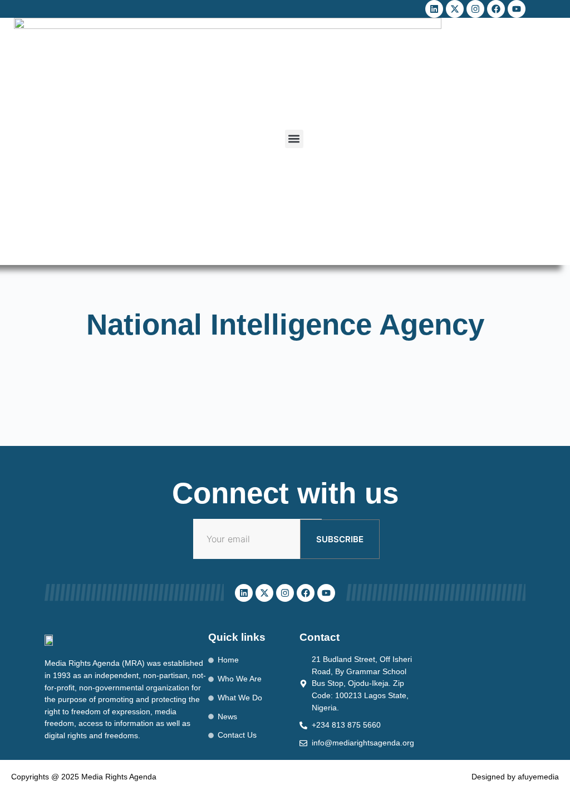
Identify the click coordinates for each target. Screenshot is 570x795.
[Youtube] (516, 9)
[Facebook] (496, 9)
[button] (294, 139)
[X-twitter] (455, 9)
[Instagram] (475, 9)
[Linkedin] (434, 9)
